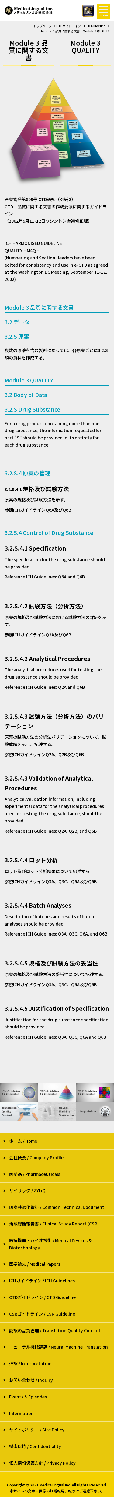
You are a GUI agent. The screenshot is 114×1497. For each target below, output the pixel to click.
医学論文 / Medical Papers (34, 1264)
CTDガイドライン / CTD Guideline (42, 1297)
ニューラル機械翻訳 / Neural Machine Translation (58, 1347)
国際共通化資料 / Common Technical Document (56, 1207)
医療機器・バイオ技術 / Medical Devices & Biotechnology (50, 1244)
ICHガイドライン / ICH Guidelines (42, 1280)
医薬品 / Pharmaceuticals (34, 1174)
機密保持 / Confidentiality (35, 1446)
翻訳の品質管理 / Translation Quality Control (54, 1330)
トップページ (42, 26)
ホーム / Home (23, 1141)
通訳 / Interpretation (30, 1363)
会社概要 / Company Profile (36, 1157)
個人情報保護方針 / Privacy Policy (42, 1463)
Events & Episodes (28, 1397)
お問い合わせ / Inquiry (31, 1380)
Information (21, 1413)
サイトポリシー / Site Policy (36, 1430)
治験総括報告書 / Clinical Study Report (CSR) (54, 1224)
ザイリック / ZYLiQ (27, 1190)
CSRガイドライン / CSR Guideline (42, 1314)
